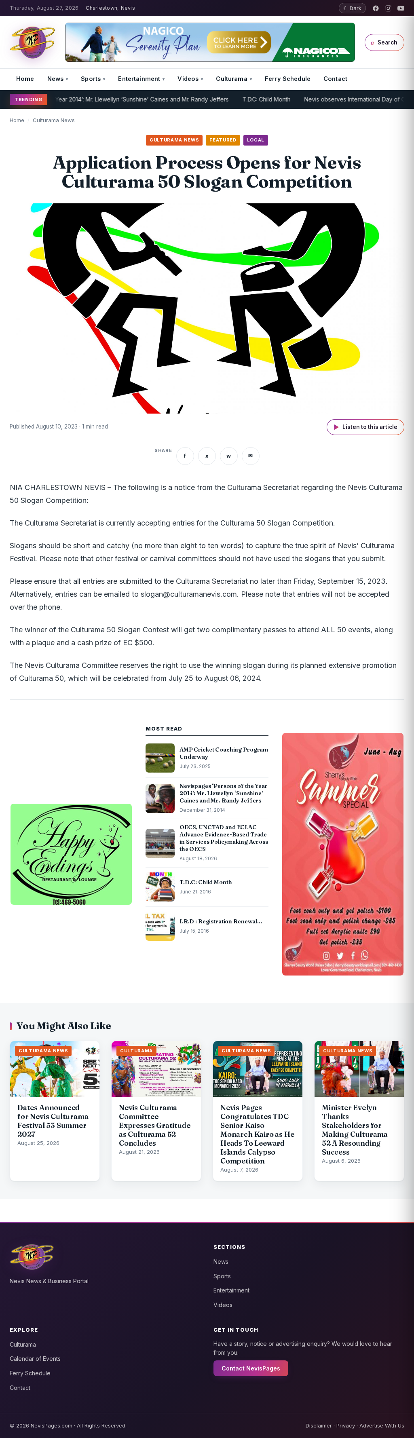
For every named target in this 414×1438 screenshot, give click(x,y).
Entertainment (139, 78)
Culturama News (54, 120)
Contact (335, 78)
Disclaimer (319, 1425)
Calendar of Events (35, 1358)
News (55, 78)
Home (25, 78)
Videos (188, 78)
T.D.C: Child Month (240, 99)
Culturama (231, 78)
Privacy (345, 1425)
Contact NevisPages (251, 1368)
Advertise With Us (381, 1425)
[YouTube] (400, 8)
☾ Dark (352, 8)
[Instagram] (388, 8)
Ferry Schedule (287, 78)
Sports (91, 78)
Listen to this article (365, 427)
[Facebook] (375, 8)
